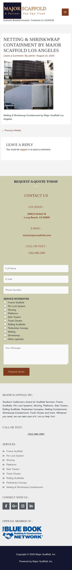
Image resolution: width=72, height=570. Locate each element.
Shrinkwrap (14, 335)
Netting (11, 332)
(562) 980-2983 (37, 253)
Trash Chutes (15, 321)
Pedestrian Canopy (18, 328)
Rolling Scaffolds (16, 324)
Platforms (13, 313)
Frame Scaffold (16, 302)
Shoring (12, 310)
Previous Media (11, 130)
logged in (25, 149)
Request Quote (16, 371)
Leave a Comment (13, 55)
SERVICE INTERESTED (16, 299)
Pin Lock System (16, 306)
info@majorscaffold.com (37, 235)
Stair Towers (14, 317)
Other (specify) (16, 339)
